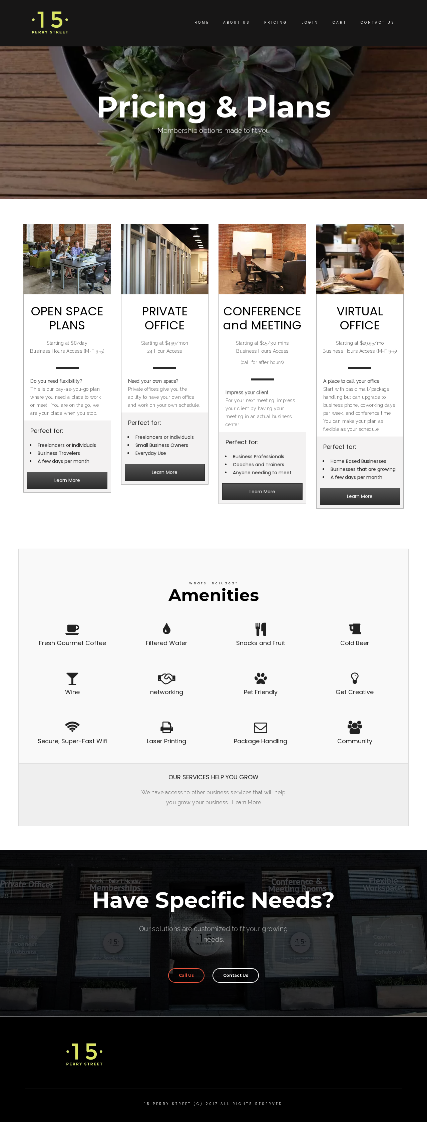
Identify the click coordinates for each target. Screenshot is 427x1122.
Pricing (276, 22)
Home (201, 22)
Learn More (67, 480)
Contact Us (378, 22)
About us (236, 22)
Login (310, 22)
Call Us (186, 975)
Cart (340, 22)
